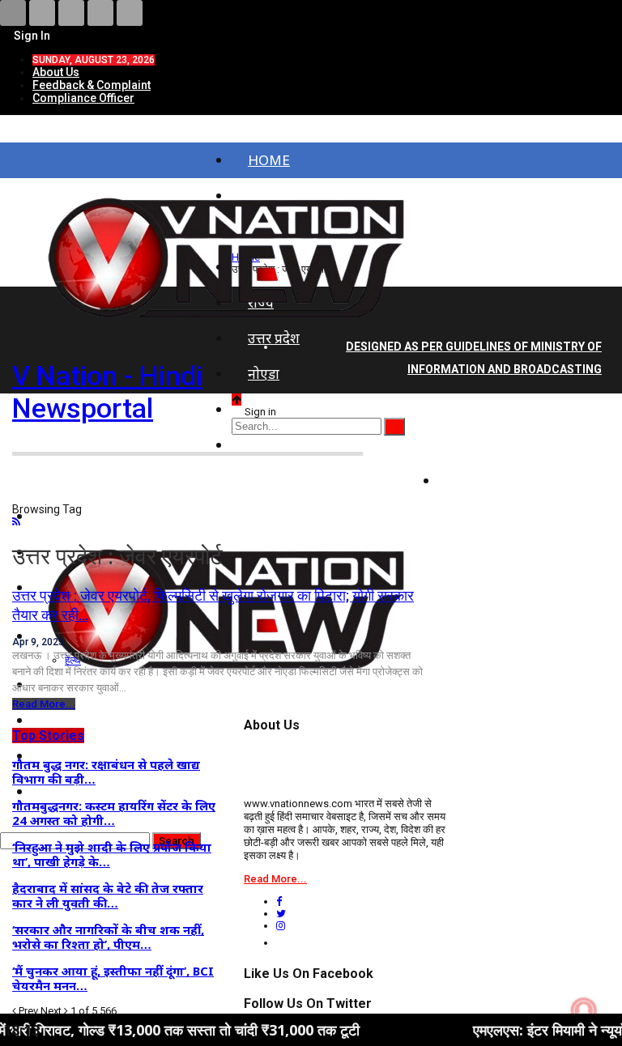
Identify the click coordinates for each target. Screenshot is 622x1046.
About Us (55, 72)
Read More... (43, 704)
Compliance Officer (83, 97)
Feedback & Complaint (91, 85)
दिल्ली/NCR (280, 409)
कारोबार (476, 480)
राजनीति (477, 445)
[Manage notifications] (584, 1010)
